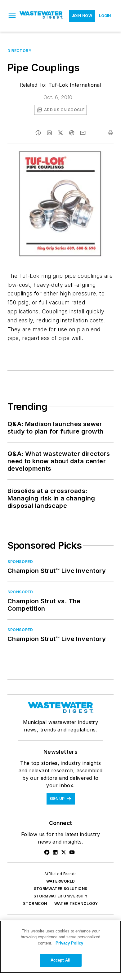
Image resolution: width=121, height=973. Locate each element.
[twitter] (60, 133)
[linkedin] (49, 133)
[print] (110, 133)
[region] (60, 946)
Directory (19, 50)
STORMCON (35, 903)
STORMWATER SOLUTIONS (60, 888)
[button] (12, 15)
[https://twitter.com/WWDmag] (63, 852)
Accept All (60, 960)
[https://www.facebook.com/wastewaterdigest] (47, 852)
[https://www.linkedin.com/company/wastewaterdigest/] (55, 852)
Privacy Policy (69, 943)
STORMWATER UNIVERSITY (60, 896)
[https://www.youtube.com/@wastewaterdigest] (72, 852)
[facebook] (38, 133)
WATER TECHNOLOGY (76, 903)
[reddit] (72, 133)
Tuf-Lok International (74, 85)
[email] (83, 133)
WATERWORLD (60, 881)
